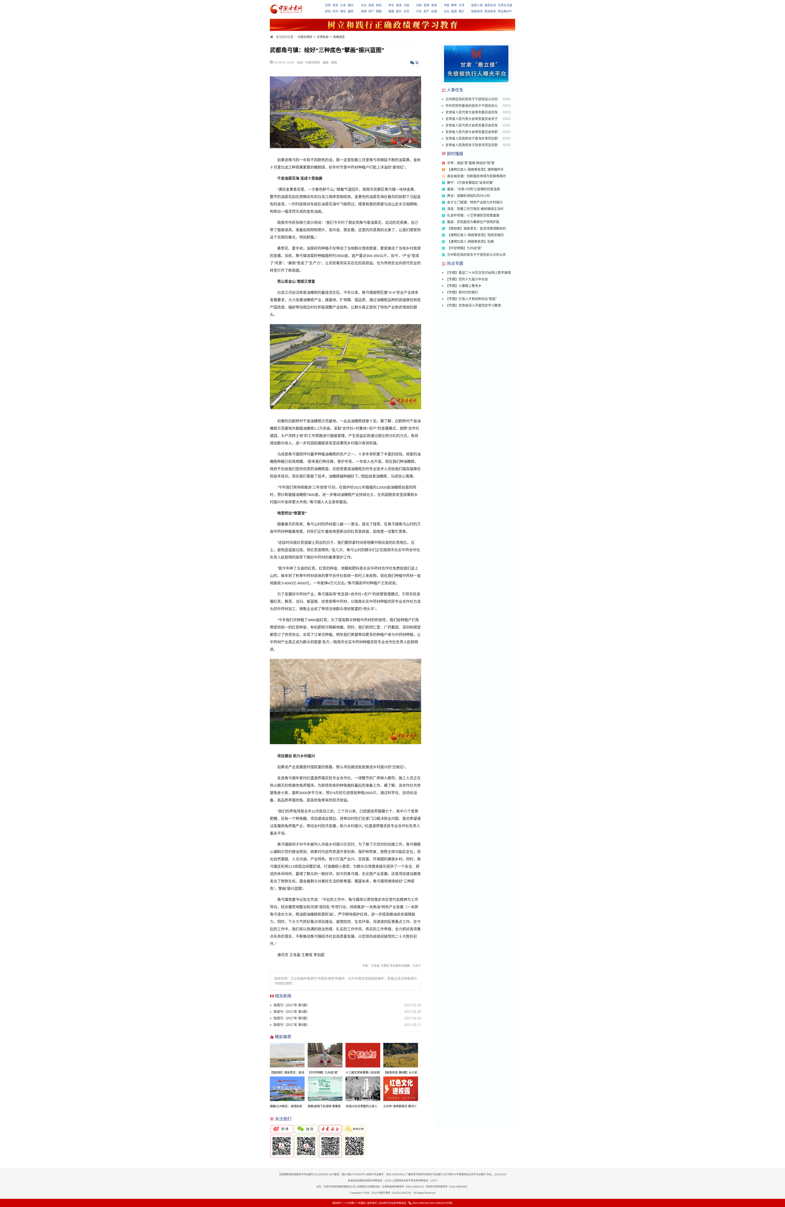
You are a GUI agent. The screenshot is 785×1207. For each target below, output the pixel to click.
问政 (419, 5)
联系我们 (372, 1203)
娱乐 (399, 11)
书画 (406, 5)
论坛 (446, 11)
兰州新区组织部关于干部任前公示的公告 (476, 254)
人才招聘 (349, 1203)
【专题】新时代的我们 (461, 292)
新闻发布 (490, 11)
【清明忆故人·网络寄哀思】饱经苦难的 (475, 235)
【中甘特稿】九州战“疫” (464, 248)
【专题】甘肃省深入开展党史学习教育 (473, 305)
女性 (406, 11)
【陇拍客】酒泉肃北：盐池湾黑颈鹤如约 (476, 228)
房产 (426, 11)
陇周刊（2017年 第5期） (292, 1018)
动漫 (434, 11)
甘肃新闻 (322, 36)
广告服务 (361, 1203)
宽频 (426, 5)
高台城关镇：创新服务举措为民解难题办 (476, 176)
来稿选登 (339, 36)
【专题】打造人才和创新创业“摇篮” (471, 299)
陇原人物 (477, 5)
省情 (434, 5)
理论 (343, 11)
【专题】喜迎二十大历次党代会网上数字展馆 (478, 272)
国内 (350, 5)
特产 (371, 11)
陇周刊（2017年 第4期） (292, 1011)
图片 (461, 11)
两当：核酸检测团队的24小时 (468, 195)
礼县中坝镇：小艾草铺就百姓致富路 (473, 215)
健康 (391, 11)
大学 (461, 5)
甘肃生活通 (505, 5)
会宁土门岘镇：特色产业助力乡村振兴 (475, 202)
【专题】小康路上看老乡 (463, 285)
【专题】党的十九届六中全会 (466, 279)
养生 (391, 5)
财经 (379, 5)
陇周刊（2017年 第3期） (292, 1005)
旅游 (371, 5)
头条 (343, 5)
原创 (328, 11)
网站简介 (337, 1203)
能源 (454, 11)
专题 (446, 5)
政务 (335, 5)
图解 (379, 11)
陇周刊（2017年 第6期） (292, 1025)
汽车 (419, 11)
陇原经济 (477, 11)
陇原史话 (490, 5)
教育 (454, 5)
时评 (335, 11)
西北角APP (505, 11)
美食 (399, 5)
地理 (364, 11)
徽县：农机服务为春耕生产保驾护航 (473, 222)
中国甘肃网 (305, 36)
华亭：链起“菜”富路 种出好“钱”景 (471, 163)
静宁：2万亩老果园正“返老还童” (470, 182)
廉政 (350, 11)
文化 (364, 5)
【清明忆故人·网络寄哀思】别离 (470, 241)
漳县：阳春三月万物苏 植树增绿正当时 (475, 209)
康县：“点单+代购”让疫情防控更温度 (473, 189)
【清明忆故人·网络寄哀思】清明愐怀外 (475, 169)
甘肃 (328, 5)
